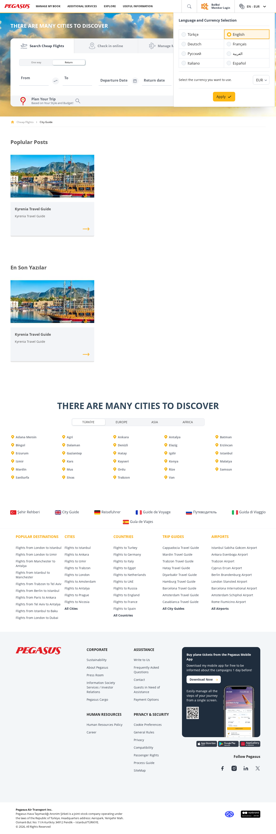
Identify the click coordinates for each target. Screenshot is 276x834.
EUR (259, 80)
